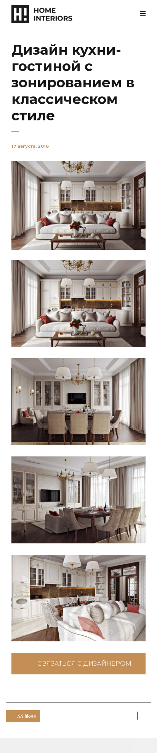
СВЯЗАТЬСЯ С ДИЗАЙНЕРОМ (84, 663)
